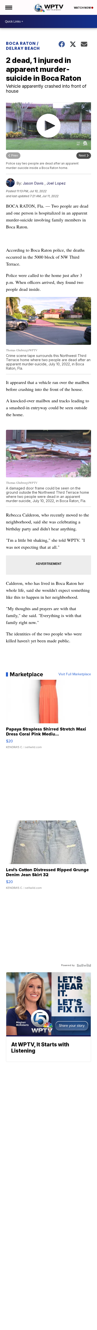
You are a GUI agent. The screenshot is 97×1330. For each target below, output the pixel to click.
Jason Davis (33, 183)
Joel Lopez (56, 183)
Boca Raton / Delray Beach (23, 46)
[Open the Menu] (8, 7)
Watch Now (82, 7)
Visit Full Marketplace (74, 674)
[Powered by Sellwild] (84, 965)
